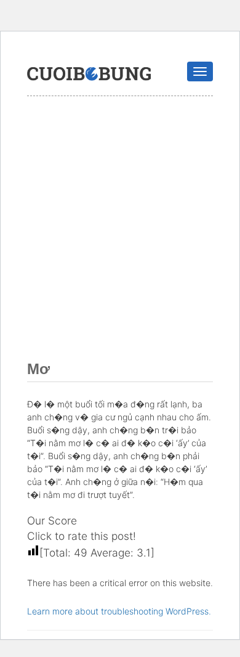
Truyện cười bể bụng (89, 74)
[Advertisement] (120, 222)
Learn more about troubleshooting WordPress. (119, 611)
